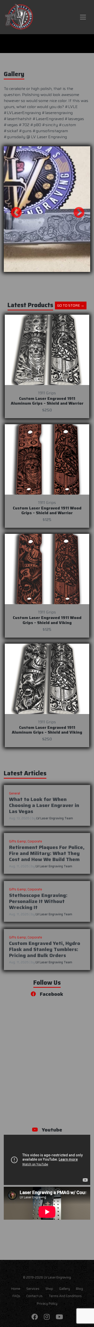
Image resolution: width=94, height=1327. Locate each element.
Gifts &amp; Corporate (25, 841)
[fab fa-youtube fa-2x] (59, 1317)
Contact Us (34, 1296)
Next (75, 209)
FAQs (16, 1296)
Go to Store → (70, 305)
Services (32, 1288)
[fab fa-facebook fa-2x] (34, 1317)
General (14, 793)
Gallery (64, 1288)
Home (15, 1288)
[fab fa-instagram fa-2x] (47, 1317)
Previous (12, 209)
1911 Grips (47, 393)
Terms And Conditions (65, 1296)
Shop (49, 1288)
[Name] (83, 17)
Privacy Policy (47, 1303)
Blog (79, 1288)
